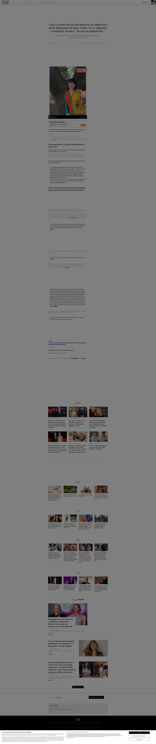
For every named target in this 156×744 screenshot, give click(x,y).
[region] (78, 737)
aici (54, 739)
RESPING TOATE (139, 739)
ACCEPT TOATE (139, 732)
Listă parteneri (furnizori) (71, 737)
